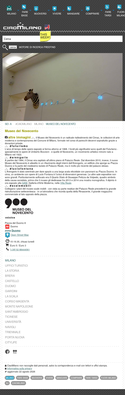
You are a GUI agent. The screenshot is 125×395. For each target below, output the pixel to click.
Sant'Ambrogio (16, 311)
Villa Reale (65, 183)
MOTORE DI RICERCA (31, 47)
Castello (12, 281)
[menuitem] (12, 10)
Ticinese (11, 316)
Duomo (16, 230)
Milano (11, 13)
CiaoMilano (18, 383)
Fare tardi (107, 13)
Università (13, 322)
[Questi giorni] (45, 36)
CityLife (11, 342)
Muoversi (40, 13)
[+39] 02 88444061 (20, 249)
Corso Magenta (17, 301)
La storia (12, 270)
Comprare (92, 13)
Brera (10, 276)
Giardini (11, 291)
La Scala (11, 296)
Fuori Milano (108, 377)
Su (7, 383)
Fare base (24, 13)
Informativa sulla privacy (19, 368)
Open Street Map (20, 235)
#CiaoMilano (23, 124)
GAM (24, 183)
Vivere (56, 13)
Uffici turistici (16, 265)
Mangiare (73, 13)
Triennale (13, 332)
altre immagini (19, 137)
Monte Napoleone (19, 306)
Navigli (10, 327)
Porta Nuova (14, 337)
